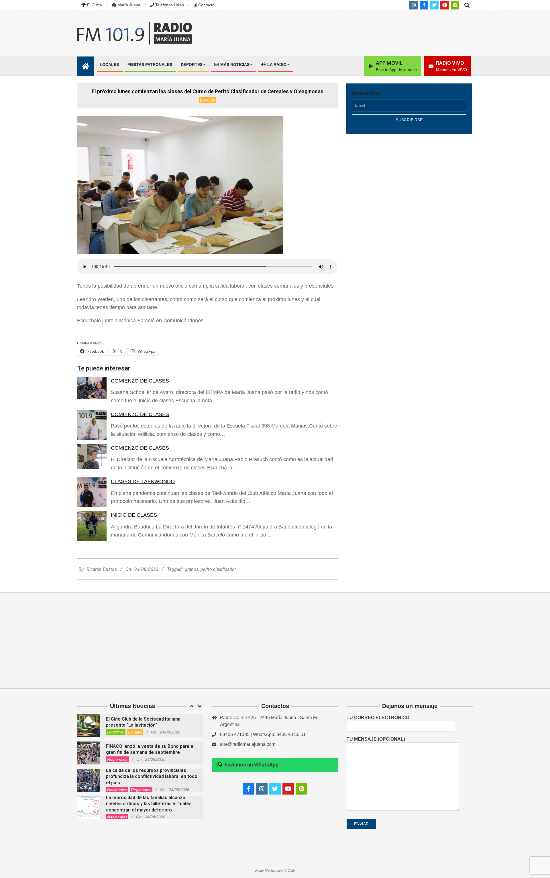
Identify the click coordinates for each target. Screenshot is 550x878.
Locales (207, 100)
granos (192, 569)
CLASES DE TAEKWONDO (143, 481)
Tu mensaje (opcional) (376, 739)
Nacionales (117, 789)
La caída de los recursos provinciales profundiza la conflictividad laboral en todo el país (151, 776)
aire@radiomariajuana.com (247, 744)
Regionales (117, 759)
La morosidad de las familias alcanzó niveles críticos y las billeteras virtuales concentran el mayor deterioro (149, 804)
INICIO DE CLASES (134, 515)
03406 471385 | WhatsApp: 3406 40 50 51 (263, 734)
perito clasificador (218, 569)
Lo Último (115, 732)
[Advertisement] (409, 188)
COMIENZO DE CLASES (140, 381)
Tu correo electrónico (378, 717)
